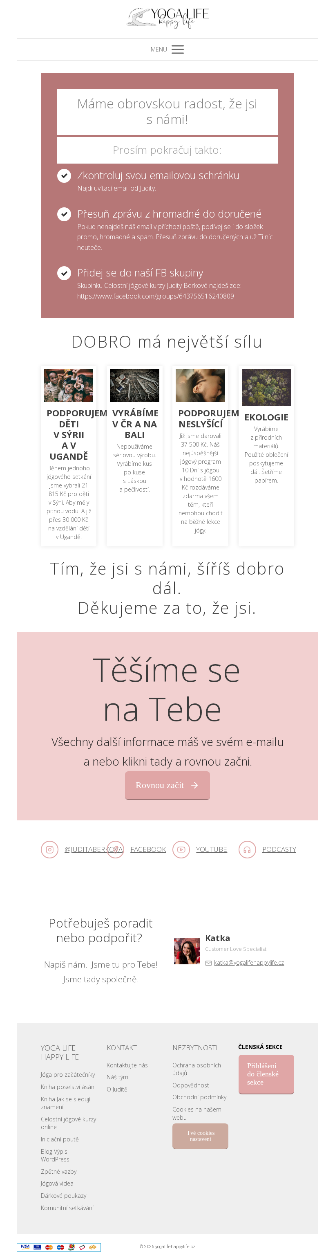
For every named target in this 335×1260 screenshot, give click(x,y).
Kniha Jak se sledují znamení (65, 1103)
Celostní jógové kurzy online (68, 1123)
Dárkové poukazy (63, 1195)
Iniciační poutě (60, 1139)
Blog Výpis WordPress (55, 1155)
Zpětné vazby (58, 1171)
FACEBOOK (148, 849)
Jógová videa (57, 1183)
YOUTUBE (211, 849)
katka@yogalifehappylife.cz (249, 962)
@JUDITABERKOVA (94, 849)
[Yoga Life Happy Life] (168, 19)
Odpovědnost (190, 1085)
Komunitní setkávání (67, 1208)
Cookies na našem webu (196, 1113)
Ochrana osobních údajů (196, 1069)
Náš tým (117, 1077)
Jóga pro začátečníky (68, 1074)
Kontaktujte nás (127, 1065)
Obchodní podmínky (199, 1097)
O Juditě (117, 1089)
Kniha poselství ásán (67, 1087)
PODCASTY (279, 849)
